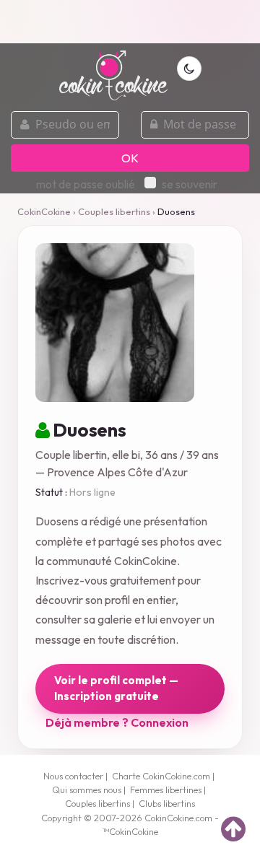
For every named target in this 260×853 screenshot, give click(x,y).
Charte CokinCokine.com (161, 776)
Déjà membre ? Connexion (117, 722)
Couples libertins (114, 211)
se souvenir (189, 184)
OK (130, 158)
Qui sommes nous (86, 789)
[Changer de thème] (189, 68)
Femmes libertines (166, 789)
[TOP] (233, 828)
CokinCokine (44, 211)
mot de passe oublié (85, 184)
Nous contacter (73, 776)
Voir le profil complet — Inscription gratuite (116, 688)
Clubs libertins (167, 803)
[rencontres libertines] (113, 67)
